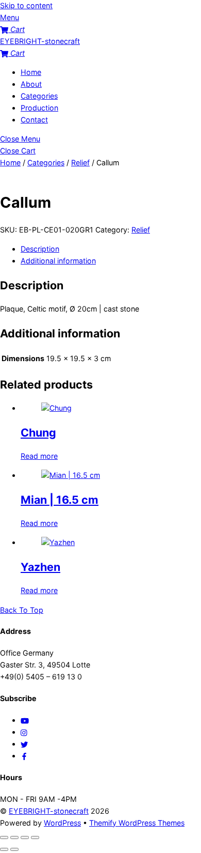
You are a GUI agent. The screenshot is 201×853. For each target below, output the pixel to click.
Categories (39, 95)
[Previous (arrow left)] (4, 849)
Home (31, 72)
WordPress (62, 822)
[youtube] (25, 720)
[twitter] (24, 743)
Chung (38, 432)
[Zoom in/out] (4, 837)
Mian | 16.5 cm (59, 499)
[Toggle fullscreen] (14, 837)
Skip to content (26, 5)
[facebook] (24, 755)
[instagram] (24, 731)
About (31, 84)
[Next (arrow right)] (14, 849)
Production (39, 107)
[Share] (25, 837)
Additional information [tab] (58, 260)
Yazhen (40, 566)
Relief (80, 162)
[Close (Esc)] (35, 837)
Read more (39, 456)
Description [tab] (40, 248)
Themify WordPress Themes (137, 822)
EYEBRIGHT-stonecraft (49, 811)
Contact (34, 119)
